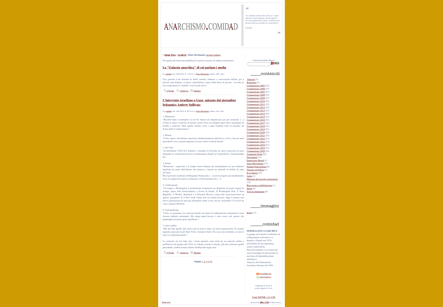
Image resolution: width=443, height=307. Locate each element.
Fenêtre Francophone (256, 166)
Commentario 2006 (256, 88)
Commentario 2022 (256, 138)
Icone (249, 212)
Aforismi (251, 79)
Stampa (197, 90)
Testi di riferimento (256, 191)
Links (249, 175)
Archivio (182, 55)
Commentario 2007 (256, 91)
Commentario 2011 (256, 104)
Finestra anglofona (255, 169)
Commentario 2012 (256, 107)
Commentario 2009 (256, 98)
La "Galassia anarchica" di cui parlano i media (194, 67)
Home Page (170, 55)
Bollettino (251, 82)
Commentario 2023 (256, 141)
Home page (166, 302)
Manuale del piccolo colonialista (262, 179)
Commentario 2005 (256, 85)
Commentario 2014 (256, 113)
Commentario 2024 (256, 144)
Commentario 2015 (256, 116)
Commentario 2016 (256, 119)
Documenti (252, 157)
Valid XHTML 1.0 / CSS (263, 297)
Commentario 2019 (256, 129)
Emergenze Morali (255, 160)
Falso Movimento (202, 74)
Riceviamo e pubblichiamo (259, 185)
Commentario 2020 (256, 132)
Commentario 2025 (256, 147)
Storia (249, 188)
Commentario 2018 (256, 126)
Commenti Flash (254, 154)
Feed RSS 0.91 (265, 273)
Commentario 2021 (256, 135)
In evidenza (252, 172)
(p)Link (170, 90)
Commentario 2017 (256, 122)
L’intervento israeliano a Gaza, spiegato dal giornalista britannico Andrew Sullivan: (199, 102)
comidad (168, 74)
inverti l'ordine (213, 54)
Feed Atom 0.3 (265, 277)
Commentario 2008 (256, 94)
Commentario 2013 (256, 110)
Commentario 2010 (256, 101)
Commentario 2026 (256, 151)
